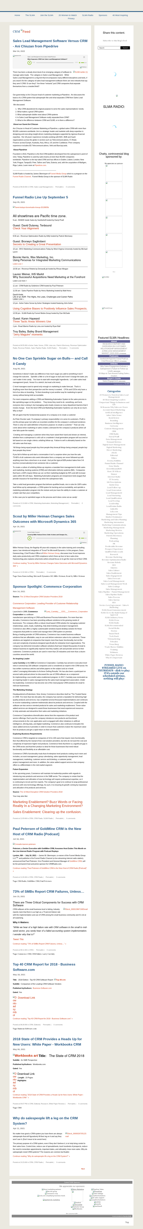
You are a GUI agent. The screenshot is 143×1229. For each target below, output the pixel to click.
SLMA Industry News (114, 617)
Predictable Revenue (114, 546)
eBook (114, 453)
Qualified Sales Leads (114, 552)
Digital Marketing (113, 447)
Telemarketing (114, 639)
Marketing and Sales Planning (114, 519)
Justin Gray (114, 485)
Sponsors (103, 15)
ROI (114, 565)
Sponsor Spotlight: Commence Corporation (47, 586)
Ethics (114, 458)
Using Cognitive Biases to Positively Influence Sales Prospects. (50, 308)
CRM (31, 187)
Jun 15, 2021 (19, 896)
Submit (125, 48)
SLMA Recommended (114, 625)
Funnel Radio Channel (22, 177)
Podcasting (114, 541)
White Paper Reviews (57, 1104)
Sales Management (114, 589)
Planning (114, 538)
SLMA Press (114, 620)
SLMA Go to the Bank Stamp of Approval (114, 614)
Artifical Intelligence (114, 412)
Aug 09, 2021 (19, 369)
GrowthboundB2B (114, 469)
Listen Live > (18, 264)
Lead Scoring (114, 501)
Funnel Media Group (58, 174)
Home (17, 15)
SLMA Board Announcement (114, 610)
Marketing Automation (42, 503)
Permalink (59, 187)
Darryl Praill (114, 436)
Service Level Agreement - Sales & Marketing (114, 606)
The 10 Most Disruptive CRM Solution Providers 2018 (41, 597)
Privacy (71, 18)
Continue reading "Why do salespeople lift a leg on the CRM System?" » (41, 1156)
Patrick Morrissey (63, 345)
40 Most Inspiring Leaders (114, 400)
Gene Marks (114, 466)
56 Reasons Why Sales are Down (114, 407)
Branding (114, 420)
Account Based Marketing (114, 410)
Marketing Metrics (114, 530)
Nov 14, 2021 (19, 591)
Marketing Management (59, 503)
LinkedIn (114, 509)
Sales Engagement (114, 576)
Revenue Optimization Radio (114, 560)
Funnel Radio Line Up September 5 (40, 197)
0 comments (70, 187)
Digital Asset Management (114, 444)
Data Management (114, 439)
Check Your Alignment (26, 228)
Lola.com (52, 345)
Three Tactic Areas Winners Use (32, 321)
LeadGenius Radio (114, 506)
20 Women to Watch (68, 15)
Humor (114, 474)
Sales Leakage (114, 586)
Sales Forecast (114, 578)
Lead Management (114, 493)
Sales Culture (114, 570)
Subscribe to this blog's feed (114, 40)
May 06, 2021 (19, 1049)
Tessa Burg (114, 644)
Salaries (114, 568)
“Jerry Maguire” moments (28, 334)
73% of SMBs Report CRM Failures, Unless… (48, 891)
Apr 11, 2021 (19, 1128)
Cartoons (114, 426)
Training (114, 649)
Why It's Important (114, 657)
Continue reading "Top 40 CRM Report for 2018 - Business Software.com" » (43, 1019)
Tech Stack (114, 636)
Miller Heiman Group (51, 553)
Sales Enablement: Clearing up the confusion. (47, 812)
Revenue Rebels (24, 348)
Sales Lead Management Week (114, 584)
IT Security (114, 479)
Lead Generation (114, 490)
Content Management (114, 428)
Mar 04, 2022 (19, 51)
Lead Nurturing (114, 495)
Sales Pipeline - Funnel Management (113, 592)
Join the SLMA (46, 15)
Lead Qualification (114, 498)
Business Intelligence (114, 423)
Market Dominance (114, 517)
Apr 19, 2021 (19, 526)
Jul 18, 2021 (18, 839)
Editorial (37, 1025)
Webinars (114, 652)
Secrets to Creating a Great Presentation (37, 244)
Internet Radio (114, 477)
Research (44, 1104)
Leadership (114, 503)
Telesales (114, 641)
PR (114, 544)
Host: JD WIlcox (114, 471)
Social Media (114, 628)
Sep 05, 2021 (19, 202)
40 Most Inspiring (120, 15)
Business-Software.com (42, 988)
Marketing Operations (114, 533)
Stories (114, 631)
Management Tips (114, 514)
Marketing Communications (114, 525)
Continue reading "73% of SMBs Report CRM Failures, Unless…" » (39, 944)
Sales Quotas (114, 600)
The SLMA (30, 15)
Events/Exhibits (114, 461)
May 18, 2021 (19, 975)
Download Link (27, 997)
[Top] (132, 1180)
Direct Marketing (114, 450)
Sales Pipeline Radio (38, 348)
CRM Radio (38, 818)
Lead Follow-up (114, 487)
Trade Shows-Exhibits (114, 647)
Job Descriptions (114, 482)
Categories (114, 391)
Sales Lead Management (43, 187)
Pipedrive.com (40, 165)
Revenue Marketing (114, 557)
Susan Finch (114, 633)
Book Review (114, 418)
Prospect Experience (114, 549)
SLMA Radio (87, 15)
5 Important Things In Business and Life (114, 403)
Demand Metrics (114, 442)
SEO (114, 602)
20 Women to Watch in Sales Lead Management (114, 396)
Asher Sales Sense (36, 345)
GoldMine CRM (75, 861)
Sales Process (114, 597)
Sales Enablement (114, 573)
